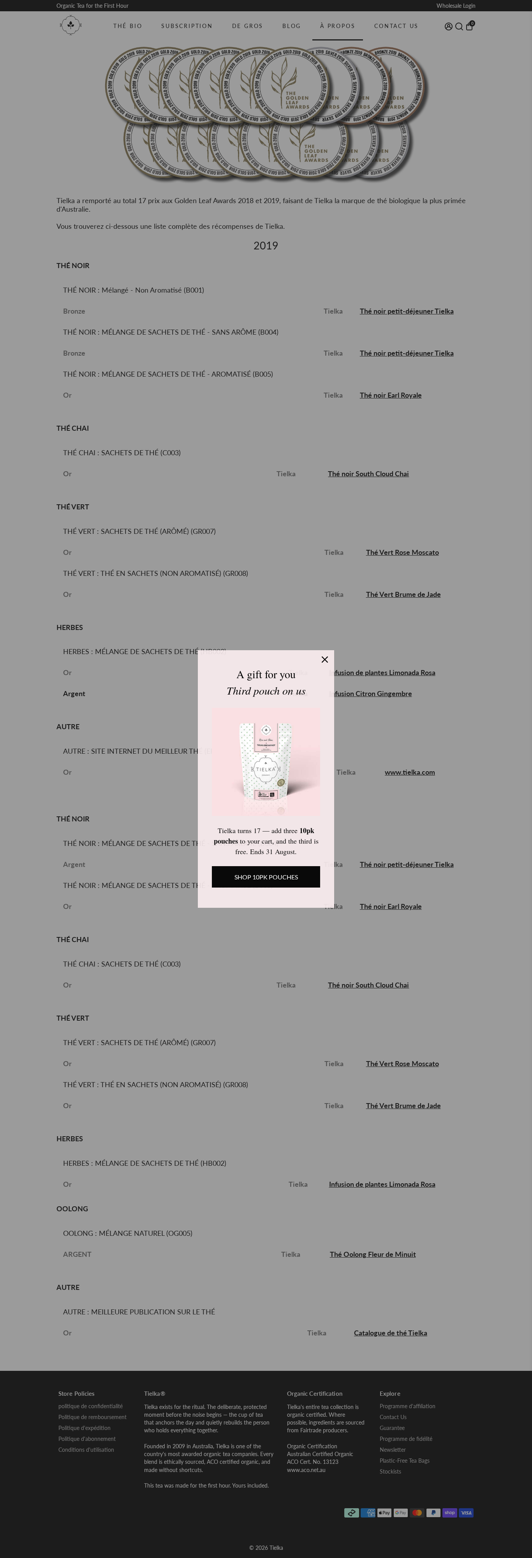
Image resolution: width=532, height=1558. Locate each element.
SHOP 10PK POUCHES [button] (266, 877)
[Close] (324, 659)
